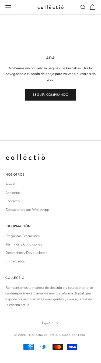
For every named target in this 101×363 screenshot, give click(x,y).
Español (48, 323)
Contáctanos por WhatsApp (27, 209)
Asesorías (12, 192)
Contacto (12, 201)
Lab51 (82, 335)
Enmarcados (15, 261)
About (10, 184)
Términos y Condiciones (23, 244)
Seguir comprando (50, 94)
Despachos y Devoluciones (26, 252)
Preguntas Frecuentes (22, 236)
